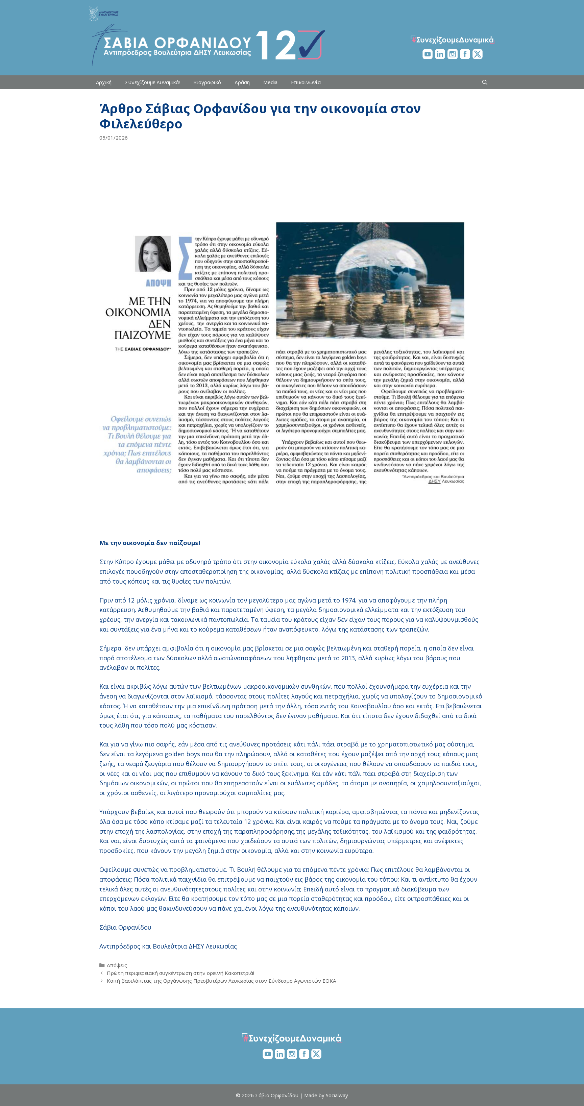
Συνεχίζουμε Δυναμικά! (152, 82)
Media (270, 82)
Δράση (242, 82)
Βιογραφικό (207, 82)
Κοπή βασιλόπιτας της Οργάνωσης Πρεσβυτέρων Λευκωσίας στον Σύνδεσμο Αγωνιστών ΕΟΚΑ (221, 980)
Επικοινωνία (306, 82)
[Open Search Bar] (485, 82)
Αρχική (104, 82)
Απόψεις (117, 965)
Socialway (337, 1095)
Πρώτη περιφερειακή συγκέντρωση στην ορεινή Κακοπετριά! (180, 972)
